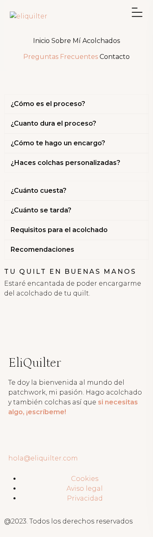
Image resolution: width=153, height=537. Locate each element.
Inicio (41, 41)
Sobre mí (66, 41)
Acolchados (101, 41)
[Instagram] (18, 442)
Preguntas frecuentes (60, 57)
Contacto (115, 57)
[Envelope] (40, 442)
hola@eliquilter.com (43, 458)
